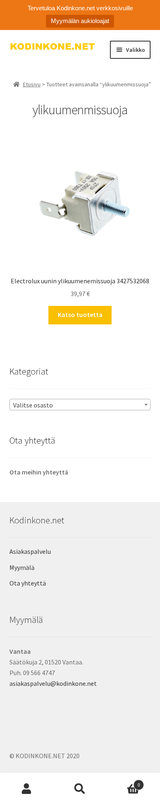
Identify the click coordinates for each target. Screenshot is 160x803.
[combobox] (80, 404)
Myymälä (21, 567)
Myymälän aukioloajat (80, 20)
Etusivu (32, 84)
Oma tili (26, 789)
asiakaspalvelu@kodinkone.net (53, 683)
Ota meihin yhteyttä (38, 472)
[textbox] (80, 405)
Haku (80, 789)
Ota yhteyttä (27, 583)
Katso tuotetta (80, 314)
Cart (123, 782)
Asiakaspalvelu (30, 551)
